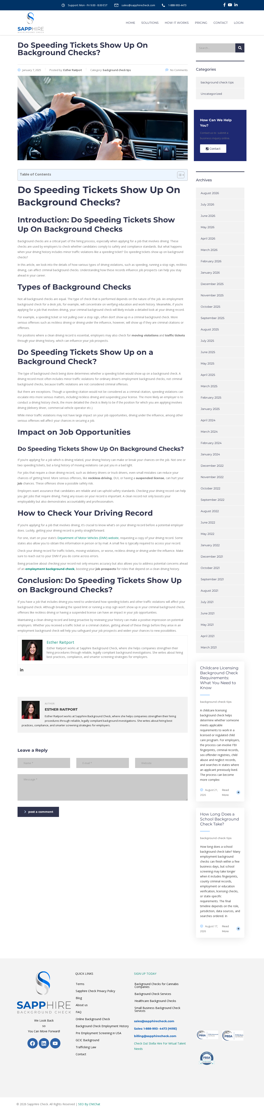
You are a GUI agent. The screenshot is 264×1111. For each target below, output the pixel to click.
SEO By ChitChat (89, 1104)
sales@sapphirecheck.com (138, 5)
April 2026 (208, 238)
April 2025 (208, 375)
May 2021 (207, 625)
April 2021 (207, 636)
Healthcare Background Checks (155, 1001)
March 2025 (209, 386)
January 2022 (210, 545)
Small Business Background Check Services (157, 1009)
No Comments (179, 70)
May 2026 (207, 227)
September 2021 (212, 579)
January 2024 (210, 454)
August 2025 (210, 329)
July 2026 (207, 204)
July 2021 (207, 602)
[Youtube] (55, 1043)
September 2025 (212, 318)
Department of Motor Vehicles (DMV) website (88, 538)
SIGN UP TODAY (145, 974)
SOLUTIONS (150, 23)
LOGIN (238, 23)
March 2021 (209, 647)
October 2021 (210, 568)
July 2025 (207, 341)
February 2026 (211, 261)
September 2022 (212, 500)
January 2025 (210, 409)
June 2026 (208, 216)
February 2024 (211, 443)
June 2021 (207, 613)
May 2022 (207, 534)
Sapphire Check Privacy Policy (95, 991)
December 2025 (212, 284)
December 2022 (212, 466)
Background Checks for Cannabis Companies (156, 985)
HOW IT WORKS (177, 23)
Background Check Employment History (102, 1026)
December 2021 (212, 556)
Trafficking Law (86, 1047)
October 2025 (210, 307)
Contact (81, 1054)
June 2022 (208, 522)
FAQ (78, 1012)
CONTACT (220, 23)
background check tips (217, 82)
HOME (130, 23)
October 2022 (210, 488)
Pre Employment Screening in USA (98, 1033)
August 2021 (209, 590)
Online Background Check (93, 1019)
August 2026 (210, 193)
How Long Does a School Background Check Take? (219, 819)
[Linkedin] (22, 670)
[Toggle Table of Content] (178, 174)
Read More (225, 792)
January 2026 (210, 272)
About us (82, 1005)
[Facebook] (32, 1043)
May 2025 (207, 363)
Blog (79, 998)
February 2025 (211, 397)
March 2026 (209, 250)
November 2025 (212, 295)
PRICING (201, 23)
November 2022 (212, 477)
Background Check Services (152, 994)
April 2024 (208, 420)
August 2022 (210, 511)
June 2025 (208, 352)
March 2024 (209, 431)
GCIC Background (87, 1040)
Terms (80, 984)
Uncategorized (211, 94)
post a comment (40, 812)
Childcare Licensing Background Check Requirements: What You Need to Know (219, 678)
